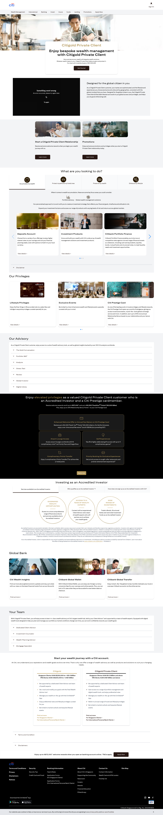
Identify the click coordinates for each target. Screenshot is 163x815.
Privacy (12, 772)
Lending (77, 12)
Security (32, 768)
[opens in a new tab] (11, 5)
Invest (53, 12)
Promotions (87, 12)
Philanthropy (81, 792)
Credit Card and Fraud (36, 775)
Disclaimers (13, 776)
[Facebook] (153, 797)
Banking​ (44, 12)
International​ (33, 12)
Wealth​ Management (18, 12)
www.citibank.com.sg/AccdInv (93, 541)
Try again (46, 102)
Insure (60, 12)
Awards (80, 785)
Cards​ (69, 12)
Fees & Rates (51, 772)
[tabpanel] (81, 231)
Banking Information (55, 768)
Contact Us (103, 768)
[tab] (18, 12)
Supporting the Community (86, 775)
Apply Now (99, 12)
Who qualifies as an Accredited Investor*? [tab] (81, 489)
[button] (81, 258)
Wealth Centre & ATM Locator (108, 775)
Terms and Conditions (17, 768)
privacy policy (94, 812)
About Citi (81, 768)
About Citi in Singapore (85, 772)
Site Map (124, 768)
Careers (80, 782)
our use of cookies (108, 812)
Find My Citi (103, 779)
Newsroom (81, 779)
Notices (12, 780)
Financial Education (84, 789)
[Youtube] (149, 797)
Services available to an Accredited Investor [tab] (35, 489)
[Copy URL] (46, 97)
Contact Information (106, 772)
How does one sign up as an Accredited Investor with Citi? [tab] (127, 489)
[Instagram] (145, 797)
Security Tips (33, 772)
